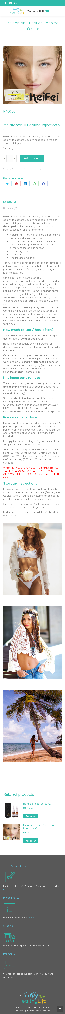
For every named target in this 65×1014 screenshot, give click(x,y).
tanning (15, 169)
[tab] (32, 200)
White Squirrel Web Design (38, 1011)
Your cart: (38, 11)
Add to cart (32, 158)
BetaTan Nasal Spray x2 (37, 803)
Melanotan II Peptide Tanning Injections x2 (39, 827)
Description (10, 201)
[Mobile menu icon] (54, 11)
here (5, 889)
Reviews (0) (10, 208)
